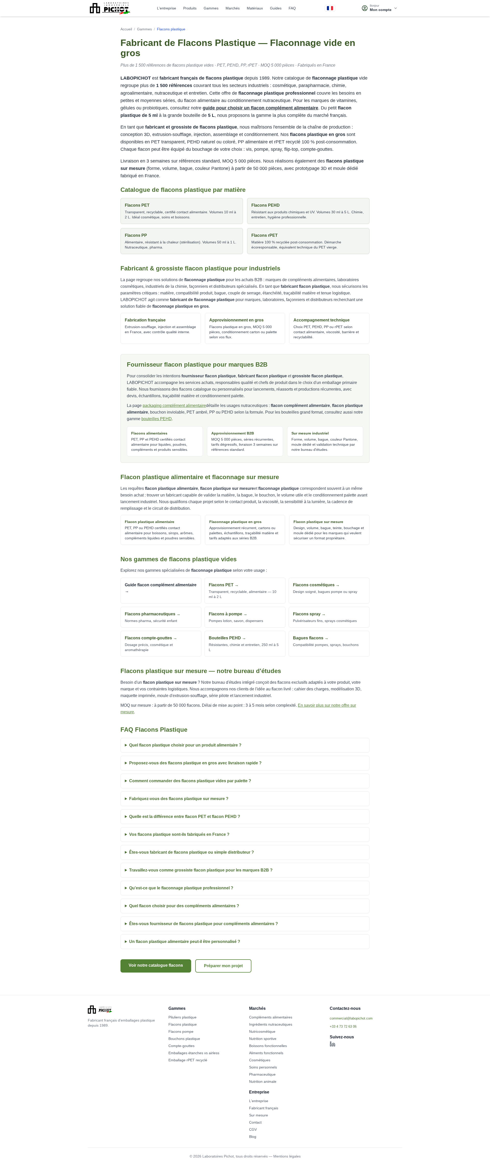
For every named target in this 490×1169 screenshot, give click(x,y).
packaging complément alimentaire (174, 405)
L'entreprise (166, 8)
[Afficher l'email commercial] (366, 1018)
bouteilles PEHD (156, 419)
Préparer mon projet (223, 966)
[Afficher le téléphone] (366, 1026)
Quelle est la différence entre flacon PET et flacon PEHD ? (184, 816)
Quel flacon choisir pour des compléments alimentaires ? (184, 906)
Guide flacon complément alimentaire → (161, 588)
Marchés (233, 8)
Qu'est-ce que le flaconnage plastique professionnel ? (181, 888)
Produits (190, 8)
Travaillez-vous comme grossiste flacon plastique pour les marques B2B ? (201, 870)
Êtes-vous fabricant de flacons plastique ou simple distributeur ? (191, 852)
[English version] (330, 8)
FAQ (292, 8)
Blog (252, 1137)
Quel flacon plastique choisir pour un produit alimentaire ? (185, 745)
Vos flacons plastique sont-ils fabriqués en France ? (179, 834)
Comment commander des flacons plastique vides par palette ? (190, 781)
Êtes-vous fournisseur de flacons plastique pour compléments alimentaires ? (203, 924)
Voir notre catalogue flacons (156, 965)
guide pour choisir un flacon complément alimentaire (260, 107)
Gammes (211, 8)
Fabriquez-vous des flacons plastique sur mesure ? (178, 799)
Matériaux (255, 8)
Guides (275, 8)
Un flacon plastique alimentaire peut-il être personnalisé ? (184, 941)
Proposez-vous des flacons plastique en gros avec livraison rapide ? (195, 763)
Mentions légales (287, 1156)
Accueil (126, 29)
